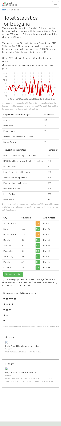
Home (5, 9)
